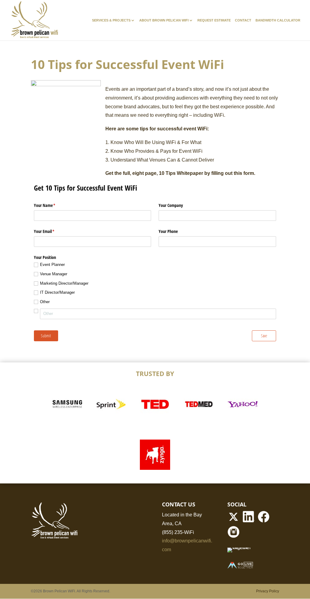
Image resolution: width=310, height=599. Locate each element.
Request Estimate (214, 20)
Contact (243, 20)
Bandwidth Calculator (278, 20)
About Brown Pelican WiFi (164, 20)
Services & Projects (111, 20)
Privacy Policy (267, 591)
